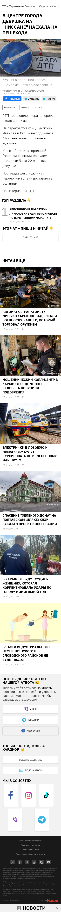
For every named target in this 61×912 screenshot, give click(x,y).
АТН (30, 190)
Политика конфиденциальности (30, 854)
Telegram (33, 719)
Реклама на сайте (31, 849)
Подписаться (33, 770)
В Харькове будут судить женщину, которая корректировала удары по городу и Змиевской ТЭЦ (26, 585)
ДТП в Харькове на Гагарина (18, 6)
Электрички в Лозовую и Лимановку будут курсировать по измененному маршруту (33, 214)
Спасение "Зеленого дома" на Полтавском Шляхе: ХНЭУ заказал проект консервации (29, 519)
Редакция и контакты (31, 845)
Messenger (33, 730)
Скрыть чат (30, 237)
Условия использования (30, 840)
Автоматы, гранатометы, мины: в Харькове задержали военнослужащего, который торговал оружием (29, 318)
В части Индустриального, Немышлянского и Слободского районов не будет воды (26, 653)
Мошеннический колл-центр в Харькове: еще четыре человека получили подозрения (30, 385)
